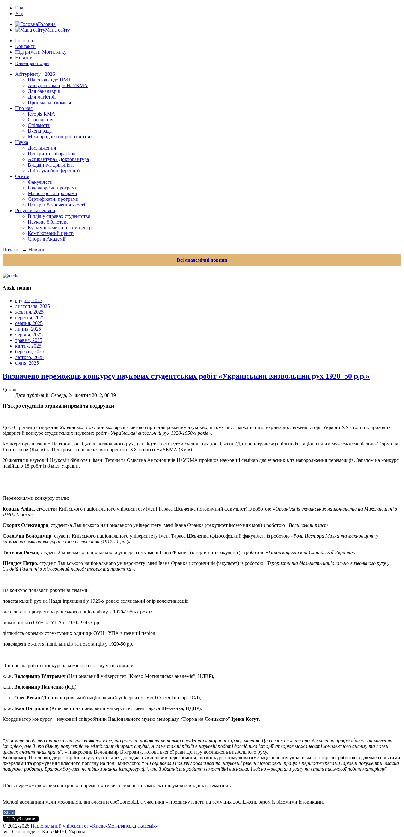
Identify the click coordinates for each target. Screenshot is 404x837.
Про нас (24, 108)
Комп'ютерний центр (51, 233)
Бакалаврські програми (53, 187)
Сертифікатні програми (53, 199)
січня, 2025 (27, 363)
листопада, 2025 (32, 306)
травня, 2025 (28, 340)
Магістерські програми (52, 193)
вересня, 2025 (30, 317)
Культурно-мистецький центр (60, 227)
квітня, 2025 (28, 346)
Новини (24, 57)
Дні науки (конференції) (54, 170)
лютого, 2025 (29, 357)
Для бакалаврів (44, 91)
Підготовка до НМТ (49, 79)
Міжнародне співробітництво (60, 136)
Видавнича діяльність (51, 165)
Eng (19, 7)
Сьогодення (40, 119)
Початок (12, 249)
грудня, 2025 (28, 300)
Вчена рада (40, 131)
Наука (21, 142)
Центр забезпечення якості (56, 204)
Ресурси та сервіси (35, 210)
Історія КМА (41, 114)
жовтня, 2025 (29, 311)
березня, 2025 (29, 351)
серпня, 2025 (29, 323)
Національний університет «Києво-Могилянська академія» (94, 825)
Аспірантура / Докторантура (58, 159)
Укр (19, 13)
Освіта (22, 176)
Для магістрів (42, 96)
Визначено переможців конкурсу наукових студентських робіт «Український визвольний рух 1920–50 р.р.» (186, 376)
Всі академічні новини (202, 260)
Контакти (25, 46)
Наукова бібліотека (48, 221)
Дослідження (42, 148)
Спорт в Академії (46, 239)
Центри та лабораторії (51, 153)
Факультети (40, 182)
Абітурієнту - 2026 (35, 74)
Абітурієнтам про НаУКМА (58, 85)
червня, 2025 (29, 334)
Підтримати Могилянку (41, 52)
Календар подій (32, 63)
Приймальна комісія (49, 102)
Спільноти (39, 125)
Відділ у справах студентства (59, 216)
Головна (24, 40)
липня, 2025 (28, 329)
